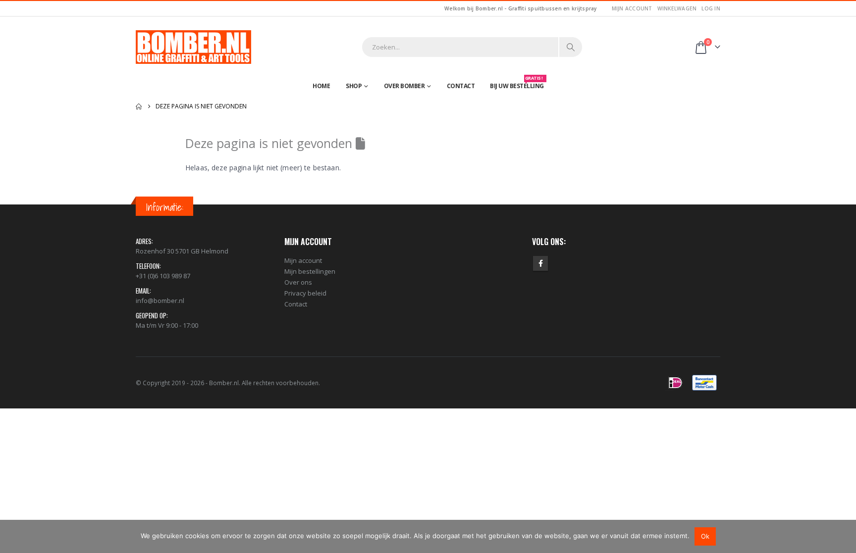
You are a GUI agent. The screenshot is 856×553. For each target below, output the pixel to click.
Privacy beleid (305, 293)
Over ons (298, 282)
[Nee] (844, 536)
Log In (710, 8)
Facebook (540, 263)
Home (321, 86)
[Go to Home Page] (139, 106)
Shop (354, 86)
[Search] (570, 47)
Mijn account (632, 8)
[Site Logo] (193, 47)
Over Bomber (404, 86)
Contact (461, 86)
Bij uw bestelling (517, 83)
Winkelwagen (677, 8)
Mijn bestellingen (309, 271)
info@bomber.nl (160, 300)
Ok (705, 536)
